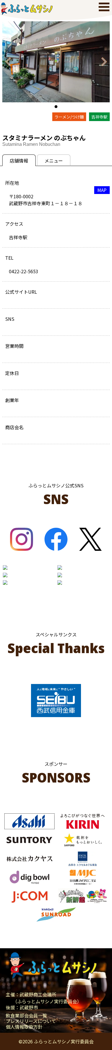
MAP (102, 189)
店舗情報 (19, 160)
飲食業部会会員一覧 (26, 1016)
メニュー (54, 160)
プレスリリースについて (31, 1021)
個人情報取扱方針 (24, 1027)
